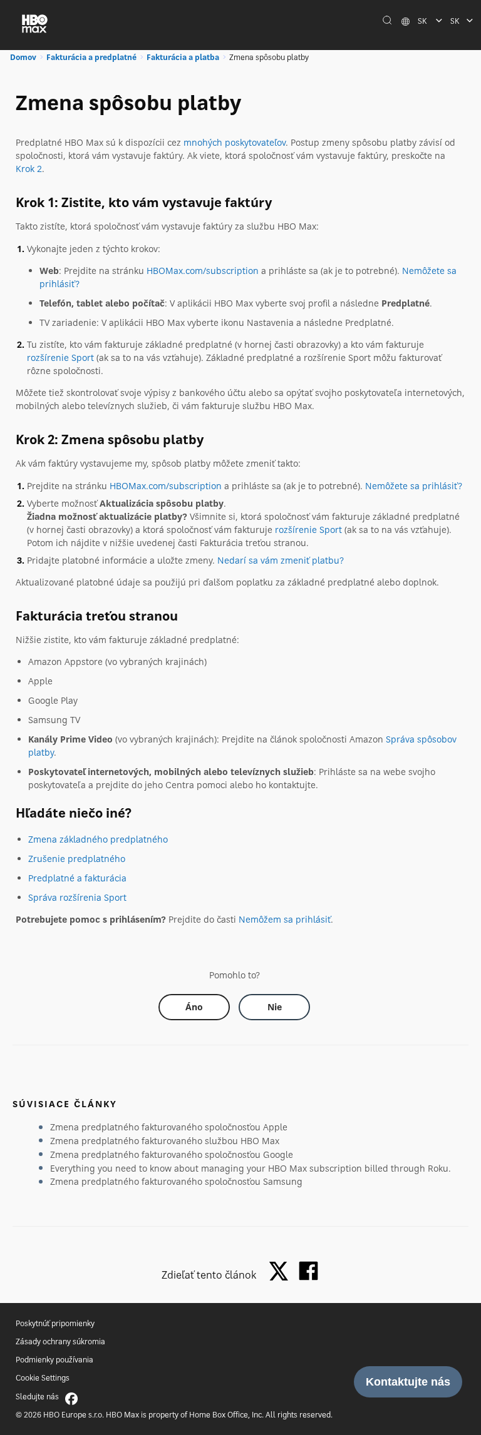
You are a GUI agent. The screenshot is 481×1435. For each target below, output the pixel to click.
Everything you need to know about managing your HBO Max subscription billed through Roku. (250, 1168)
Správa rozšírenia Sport (77, 897)
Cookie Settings (43, 1377)
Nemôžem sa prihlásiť (285, 919)
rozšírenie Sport (60, 357)
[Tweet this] (281, 1272)
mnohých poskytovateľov (235, 142)
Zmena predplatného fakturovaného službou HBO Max (164, 1141)
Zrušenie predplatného (76, 859)
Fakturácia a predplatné (91, 57)
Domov (23, 57)
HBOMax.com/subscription (203, 270)
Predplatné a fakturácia (77, 878)
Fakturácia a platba (183, 57)
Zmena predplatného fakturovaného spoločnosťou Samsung (176, 1181)
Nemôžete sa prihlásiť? (413, 486)
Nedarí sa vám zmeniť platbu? (280, 560)
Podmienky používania (54, 1359)
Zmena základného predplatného (98, 839)
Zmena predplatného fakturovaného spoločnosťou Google (171, 1154)
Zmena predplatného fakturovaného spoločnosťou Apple (168, 1127)
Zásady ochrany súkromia (60, 1341)
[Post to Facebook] (308, 1270)
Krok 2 (29, 169)
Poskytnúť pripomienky (55, 1323)
